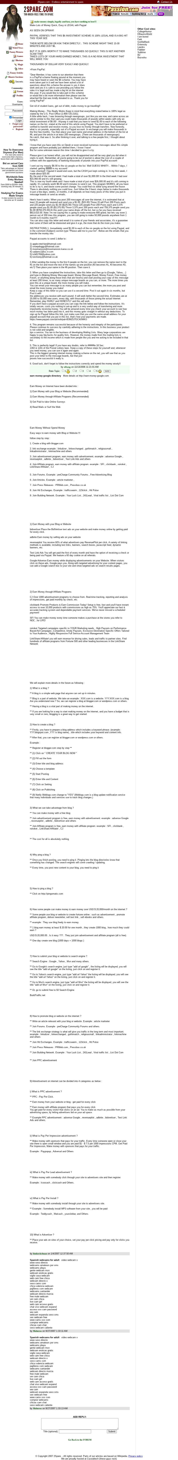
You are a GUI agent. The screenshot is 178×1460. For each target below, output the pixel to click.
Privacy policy (135, 1456)
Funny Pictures (16, 52)
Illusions (19, 60)
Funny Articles (16, 73)
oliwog (67, 367)
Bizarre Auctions (15, 77)
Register (19, 129)
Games (20, 56)
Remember (17, 117)
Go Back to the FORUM (79, 1439)
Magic (20, 64)
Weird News (17, 48)
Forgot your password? (18, 125)
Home (20, 44)
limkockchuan (40, 1253)
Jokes (20, 68)
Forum (20, 91)
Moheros (37, 1331)
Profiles (19, 95)
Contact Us (166, 2)
